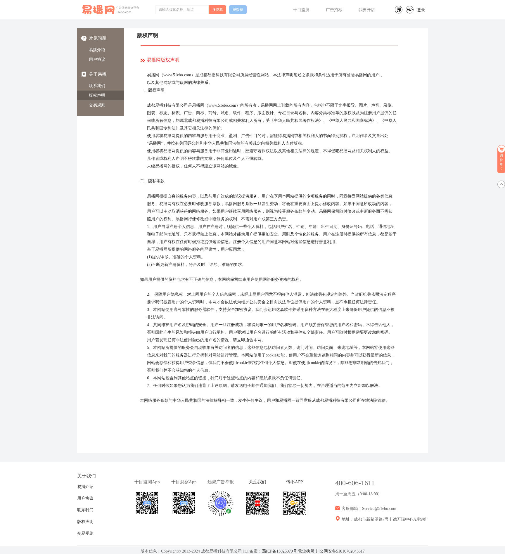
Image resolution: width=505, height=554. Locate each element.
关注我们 (257, 481)
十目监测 (301, 10)
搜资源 (217, 10)
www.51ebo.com (177, 75)
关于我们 (86, 475)
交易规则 (97, 105)
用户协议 (97, 59)
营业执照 (306, 551)
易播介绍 (97, 50)
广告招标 (334, 10)
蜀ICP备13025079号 (279, 551)
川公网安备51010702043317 (340, 551)
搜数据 (238, 10)
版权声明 (97, 95)
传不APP (294, 481)
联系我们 (97, 86)
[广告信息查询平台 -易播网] (111, 9)
